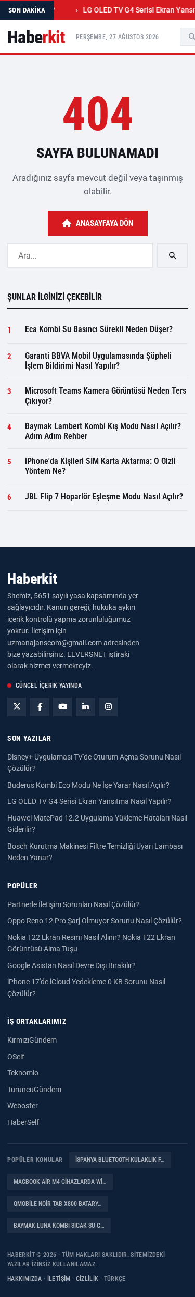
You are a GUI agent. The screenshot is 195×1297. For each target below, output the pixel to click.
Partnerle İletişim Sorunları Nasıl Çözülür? (73, 904)
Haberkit (32, 579)
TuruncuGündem (34, 1089)
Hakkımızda (24, 1278)
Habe (36, 37)
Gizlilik (87, 1278)
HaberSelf (23, 1122)
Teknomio (22, 1073)
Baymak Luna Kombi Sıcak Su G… (59, 1225)
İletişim (59, 1278)
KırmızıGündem (32, 1040)
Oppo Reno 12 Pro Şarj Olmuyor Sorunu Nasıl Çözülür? (94, 920)
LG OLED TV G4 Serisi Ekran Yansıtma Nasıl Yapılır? (89, 801)
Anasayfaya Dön (104, 223)
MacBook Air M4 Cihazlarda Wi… (60, 1181)
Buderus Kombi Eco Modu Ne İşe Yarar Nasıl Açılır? (88, 785)
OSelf (15, 1057)
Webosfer (22, 1106)
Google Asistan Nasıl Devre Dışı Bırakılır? (71, 965)
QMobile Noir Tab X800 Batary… (58, 1203)
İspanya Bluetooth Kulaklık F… (120, 1160)
